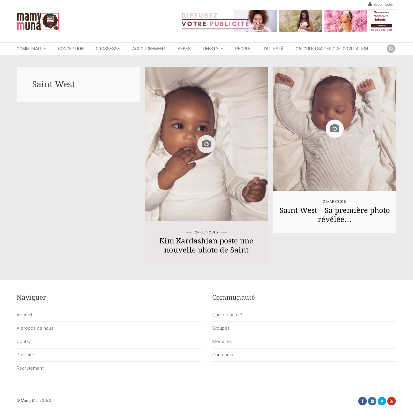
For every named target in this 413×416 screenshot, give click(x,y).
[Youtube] (391, 401)
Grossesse (108, 48)
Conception (71, 48)
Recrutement (30, 368)
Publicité (25, 355)
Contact (25, 341)
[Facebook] (362, 401)
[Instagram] (372, 401)
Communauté (31, 48)
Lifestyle (213, 48)
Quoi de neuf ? (227, 315)
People (243, 48)
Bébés (184, 48)
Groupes (221, 328)
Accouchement (149, 48)
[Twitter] (382, 401)
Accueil (24, 315)
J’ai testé (273, 48)
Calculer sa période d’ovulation (332, 48)
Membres (222, 341)
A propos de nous (35, 328)
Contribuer (223, 355)
